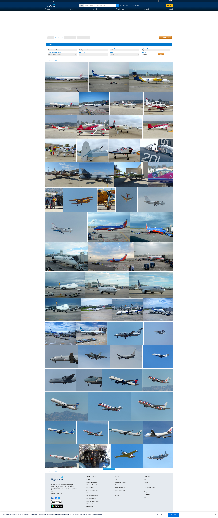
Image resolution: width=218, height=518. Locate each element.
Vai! (161, 54)
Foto (145, 479)
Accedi (60, 1)
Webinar (117, 495)
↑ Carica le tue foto (165, 37)
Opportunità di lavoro (120, 482)
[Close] (215, 515)
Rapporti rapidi (90, 487)
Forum (146, 485)
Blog (116, 493)
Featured (51, 38)
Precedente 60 (49, 61)
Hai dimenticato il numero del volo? (129, 5)
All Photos (59, 38)
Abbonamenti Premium (92, 495)
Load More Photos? (109, 468)
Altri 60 (56, 61)
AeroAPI (88, 479)
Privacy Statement (97, 514)
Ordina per (113, 48)
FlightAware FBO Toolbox (92, 501)
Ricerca (144, 52)
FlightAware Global (91, 498)
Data (111, 52)
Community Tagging (83, 38)
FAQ (145, 497)
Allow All (173, 514)
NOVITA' (146, 482)
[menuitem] (47, 9)
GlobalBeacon (89, 506)
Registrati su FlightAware (52, 1)
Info (116, 479)
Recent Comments (70, 38)
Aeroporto (82, 48)
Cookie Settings (161, 514)
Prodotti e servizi (91, 476)
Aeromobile (51, 48)
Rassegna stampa (120, 490)
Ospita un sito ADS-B (149, 487)
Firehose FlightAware (91, 482)
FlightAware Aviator (91, 493)
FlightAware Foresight (91, 485)
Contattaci (147, 494)
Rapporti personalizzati (92, 490)
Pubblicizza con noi (120, 487)
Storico (117, 485)
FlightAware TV (90, 504)
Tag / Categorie (146, 48)
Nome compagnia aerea (54, 52)
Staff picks (82, 52)
